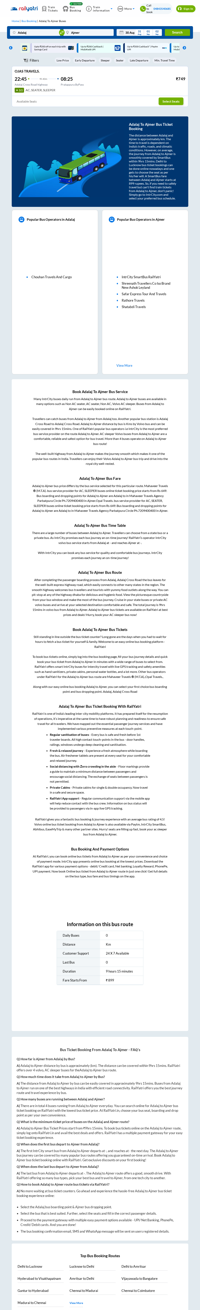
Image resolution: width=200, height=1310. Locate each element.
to (30, 1266)
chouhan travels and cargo (51, 277)
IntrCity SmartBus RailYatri (141, 277)
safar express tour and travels (144, 294)
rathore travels (133, 300)
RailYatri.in (111, 1110)
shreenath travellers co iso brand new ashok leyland (146, 285)
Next (183, 48)
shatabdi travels (134, 307)
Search (177, 32)
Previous (10, 48)
